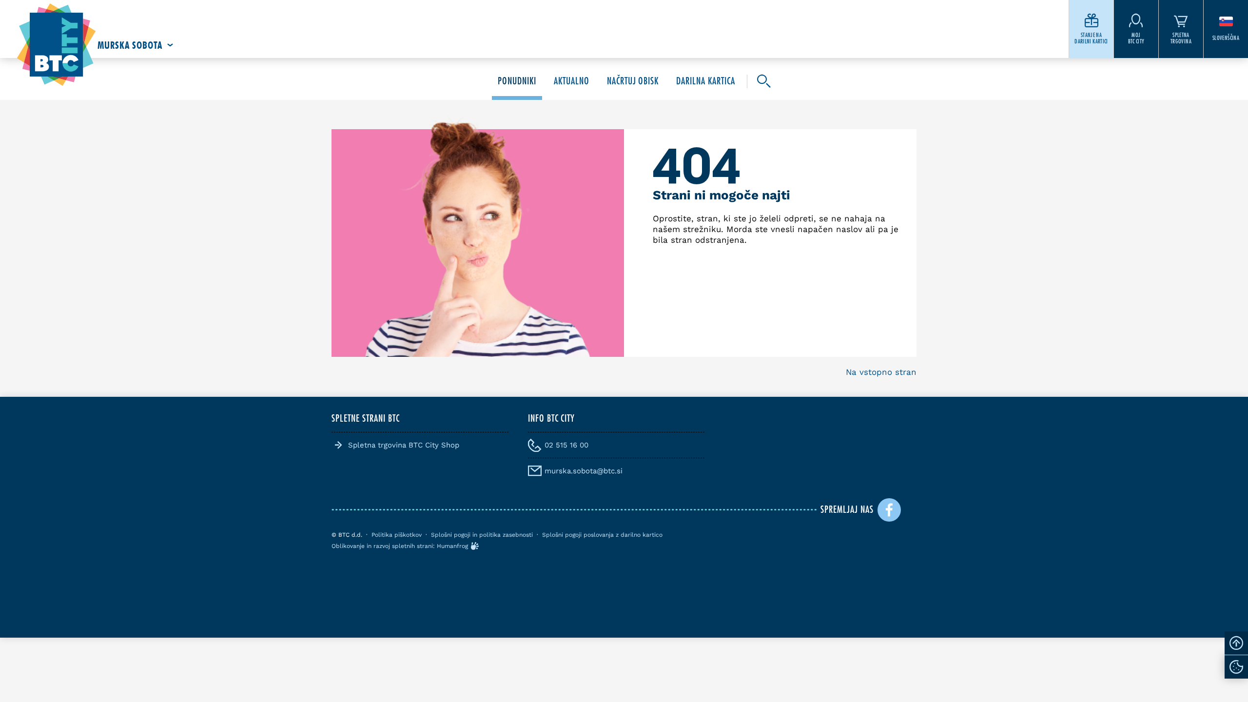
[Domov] (56, 45)
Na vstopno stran (881, 372)
